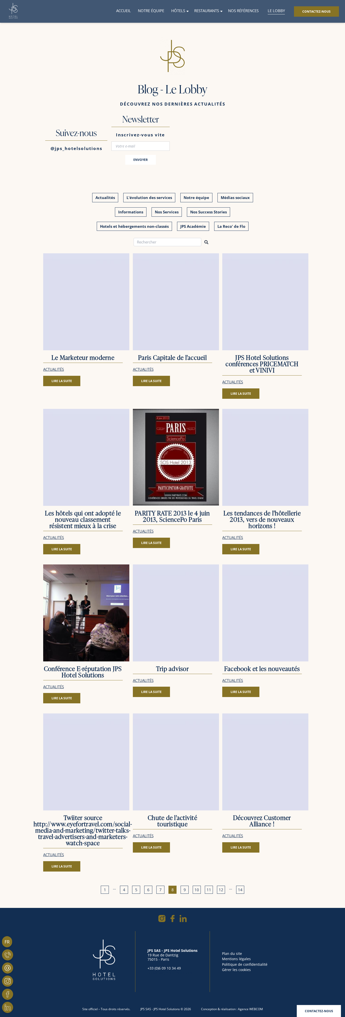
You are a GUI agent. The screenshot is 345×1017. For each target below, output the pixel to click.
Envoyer (140, 160)
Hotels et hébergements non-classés (134, 226)
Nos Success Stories (208, 211)
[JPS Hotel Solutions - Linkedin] (7, 1007)
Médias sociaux (235, 197)
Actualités (105, 197)
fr (7, 942)
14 (240, 889)
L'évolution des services (149, 197)
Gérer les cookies (236, 969)
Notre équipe (196, 197)
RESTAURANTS (206, 10)
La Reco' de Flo (231, 226)
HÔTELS (178, 10)
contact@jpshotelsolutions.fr (171, 972)
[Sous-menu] (187, 11)
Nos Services (167, 211)
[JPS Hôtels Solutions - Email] (7, 968)
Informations (130, 211)
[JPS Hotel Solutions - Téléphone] (7, 954)
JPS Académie (193, 226)
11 (209, 889)
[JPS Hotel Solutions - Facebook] (7, 994)
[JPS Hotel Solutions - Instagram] (7, 981)
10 (196, 889)
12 (221, 889)
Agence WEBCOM (250, 1009)
